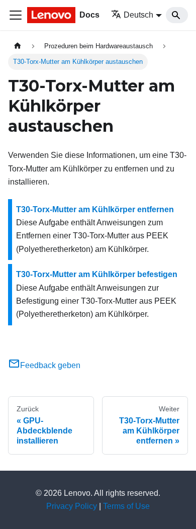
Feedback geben (50, 365)
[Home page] (17, 46)
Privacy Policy (71, 506)
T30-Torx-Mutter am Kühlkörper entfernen (95, 209)
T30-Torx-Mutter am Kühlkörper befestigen (96, 274)
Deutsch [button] (138, 15)
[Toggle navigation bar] (15, 15)
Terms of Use (126, 506)
